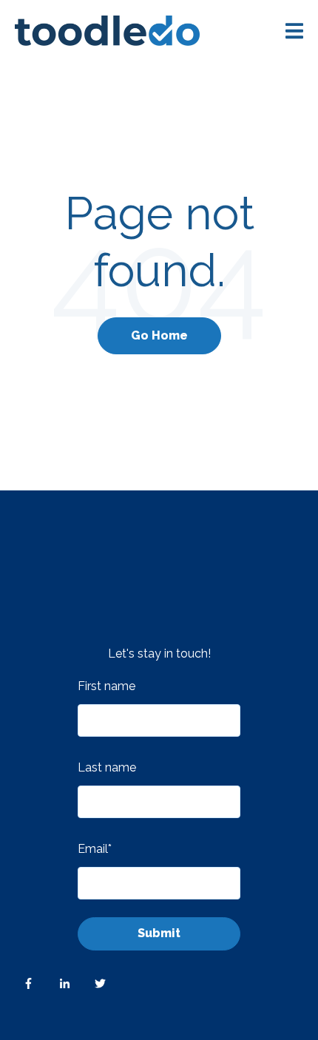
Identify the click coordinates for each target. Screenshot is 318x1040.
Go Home (159, 335)
